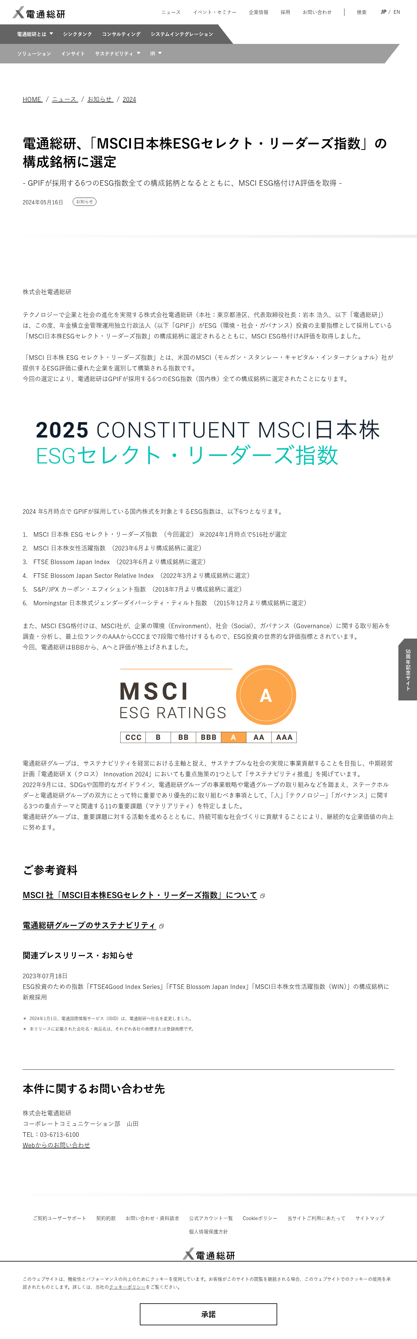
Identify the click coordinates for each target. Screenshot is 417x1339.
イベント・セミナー (215, 12)
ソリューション (34, 53)
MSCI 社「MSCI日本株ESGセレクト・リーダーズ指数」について (140, 895)
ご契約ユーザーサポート (59, 1218)
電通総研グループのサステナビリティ (89, 925)
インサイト (73, 53)
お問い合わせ (317, 12)
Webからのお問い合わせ (56, 1145)
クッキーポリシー (127, 1287)
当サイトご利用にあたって (316, 1218)
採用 (285, 12)
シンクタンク (77, 34)
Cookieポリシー (260, 1218)
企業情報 (258, 12)
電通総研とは (31, 34)
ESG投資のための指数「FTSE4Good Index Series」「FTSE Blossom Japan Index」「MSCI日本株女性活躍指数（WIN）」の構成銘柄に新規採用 (206, 991)
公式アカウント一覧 (211, 1218)
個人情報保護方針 (208, 1231)
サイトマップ (369, 1218)
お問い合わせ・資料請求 (152, 1218)
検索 (362, 12)
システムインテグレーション (181, 34)
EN (396, 11)
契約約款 (106, 1218)
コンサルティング (121, 34)
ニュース (171, 12)
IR (152, 53)
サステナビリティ (114, 53)
